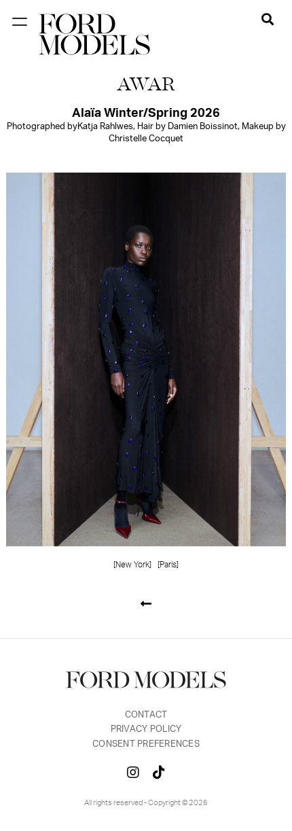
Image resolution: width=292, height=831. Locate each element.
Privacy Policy (146, 729)
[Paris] (168, 565)
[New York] (133, 565)
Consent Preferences (146, 744)
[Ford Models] (94, 34)
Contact (146, 715)
